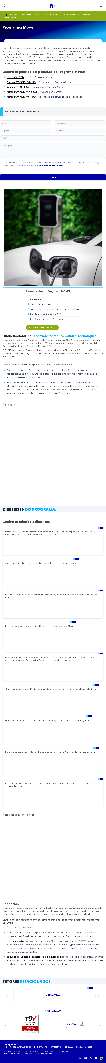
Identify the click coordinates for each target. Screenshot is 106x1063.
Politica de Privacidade (12, 1051)
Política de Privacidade (51, 165)
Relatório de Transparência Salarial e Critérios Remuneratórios (27, 1053)
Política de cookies (30, 1051)
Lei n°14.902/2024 (15, 77)
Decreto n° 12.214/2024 (18, 86)
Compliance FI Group (59, 1051)
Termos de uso (44, 1051)
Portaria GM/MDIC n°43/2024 (21, 82)
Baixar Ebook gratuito (42, 327)
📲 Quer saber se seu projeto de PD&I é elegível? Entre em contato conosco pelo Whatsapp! (47, 16)
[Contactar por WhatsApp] (101, 1058)
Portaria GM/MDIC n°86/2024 (21, 96)
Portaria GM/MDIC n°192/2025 (22, 91)
